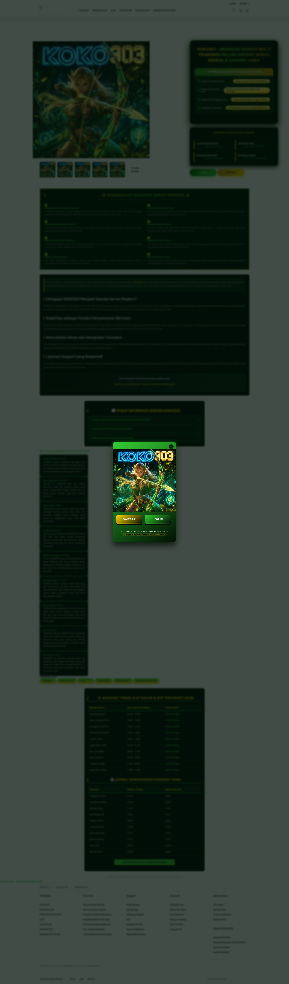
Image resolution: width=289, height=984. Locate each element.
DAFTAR (129, 519)
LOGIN (157, 519)
